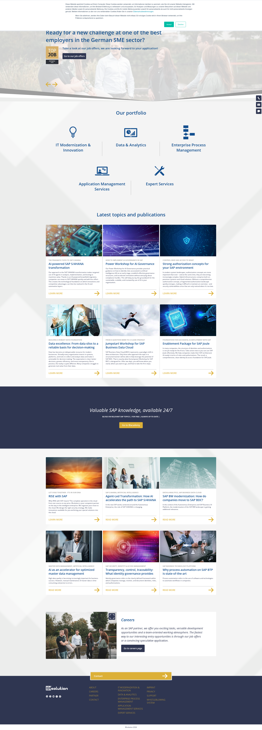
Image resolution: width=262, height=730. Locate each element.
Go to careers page (133, 648)
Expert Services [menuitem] (126, 712)
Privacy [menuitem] (151, 691)
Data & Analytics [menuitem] (127, 694)
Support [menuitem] (151, 695)
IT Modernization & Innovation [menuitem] (128, 689)
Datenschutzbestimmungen (143, 11)
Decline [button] (181, 24)
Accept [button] (169, 24)
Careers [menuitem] (93, 691)
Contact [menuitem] (94, 699)
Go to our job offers (74, 56)
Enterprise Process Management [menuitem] (129, 700)
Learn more (56, 293)
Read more (112, 519)
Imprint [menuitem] (151, 687)
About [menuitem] (92, 687)
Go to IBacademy (131, 425)
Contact (98, 676)
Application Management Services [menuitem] (130, 707)
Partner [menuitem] (93, 695)
